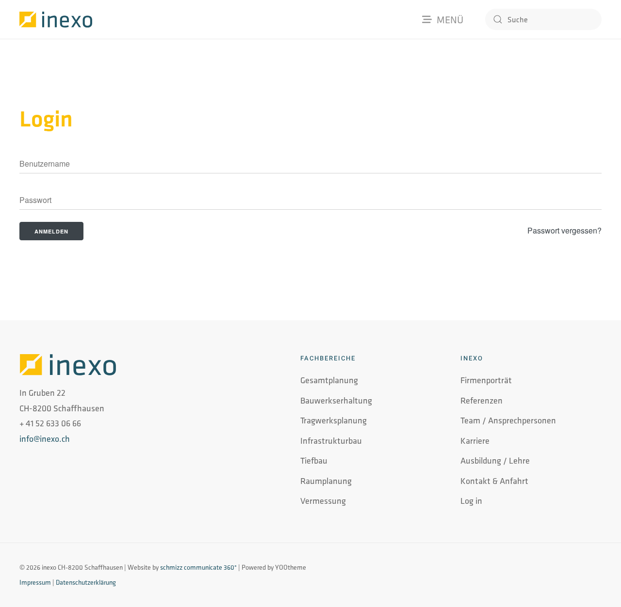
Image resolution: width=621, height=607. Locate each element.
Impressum (35, 582)
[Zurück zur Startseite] (55, 19)
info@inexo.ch (44, 438)
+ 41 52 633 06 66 (50, 423)
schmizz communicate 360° (198, 567)
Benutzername (39, 164)
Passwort (32, 201)
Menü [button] (450, 19)
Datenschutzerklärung (86, 582)
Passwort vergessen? (564, 230)
